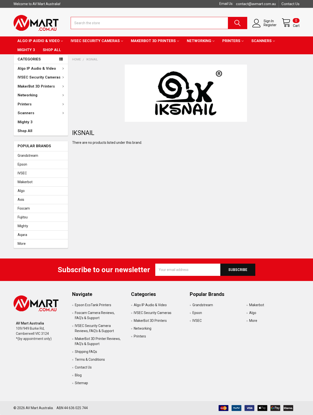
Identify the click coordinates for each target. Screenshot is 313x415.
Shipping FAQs (86, 352)
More (22, 244)
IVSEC (22, 173)
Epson (22, 164)
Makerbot (25, 182)
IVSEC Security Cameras (95, 41)
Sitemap (81, 383)
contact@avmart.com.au (256, 4)
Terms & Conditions (90, 359)
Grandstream (28, 155)
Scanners (261, 41)
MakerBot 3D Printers (153, 41)
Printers (231, 41)
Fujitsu (23, 217)
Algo (21, 191)
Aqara (22, 235)
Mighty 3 (26, 50)
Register (270, 25)
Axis (21, 200)
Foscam (24, 208)
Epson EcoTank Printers (93, 305)
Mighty (23, 226)
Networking (199, 41)
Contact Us (290, 4)
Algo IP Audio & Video (38, 41)
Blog (78, 375)
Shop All (52, 50)
